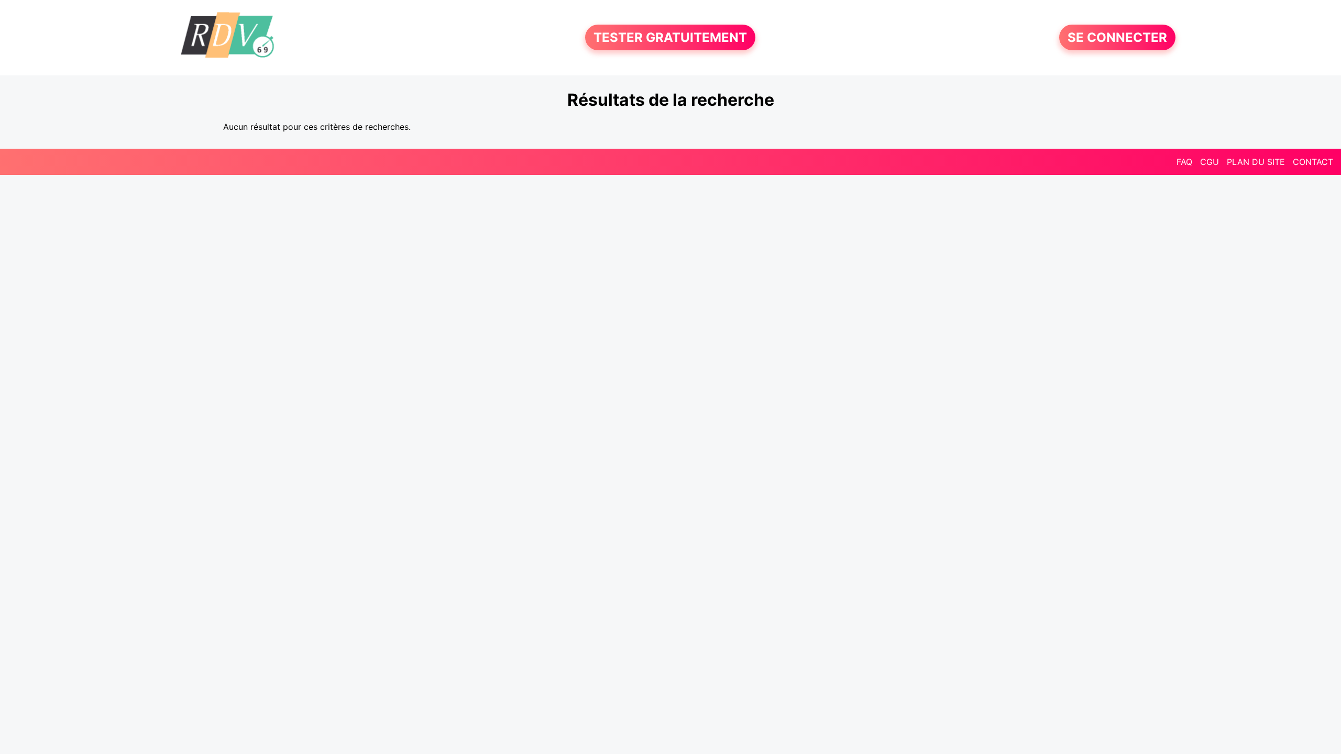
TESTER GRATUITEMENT (670, 37)
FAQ (1184, 162)
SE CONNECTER (1117, 37)
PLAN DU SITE (1256, 162)
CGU (1209, 162)
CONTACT (1313, 162)
